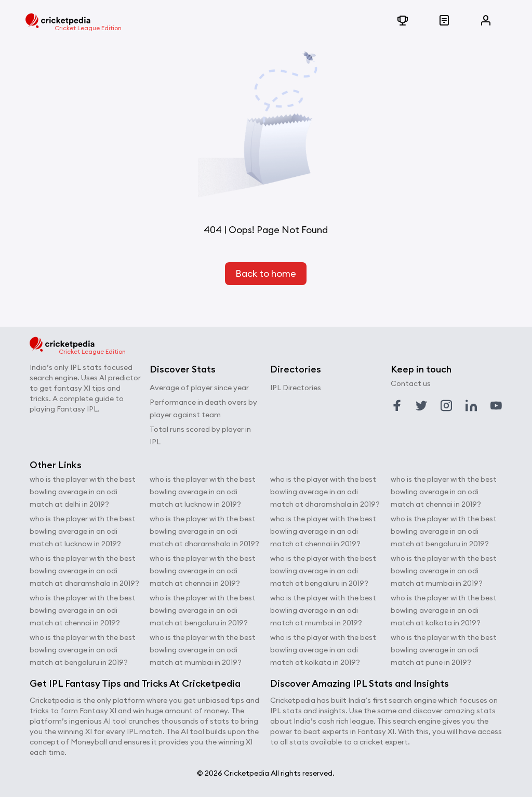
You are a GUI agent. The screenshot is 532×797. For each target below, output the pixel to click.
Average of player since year (199, 387)
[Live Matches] (444, 20)
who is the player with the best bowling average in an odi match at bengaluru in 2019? (83, 650)
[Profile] (485, 20)
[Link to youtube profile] (496, 405)
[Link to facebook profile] (397, 405)
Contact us (411, 383)
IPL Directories (295, 387)
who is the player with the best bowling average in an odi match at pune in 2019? (444, 650)
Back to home (265, 273)
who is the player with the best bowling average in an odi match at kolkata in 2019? (323, 650)
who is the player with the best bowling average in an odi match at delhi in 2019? (83, 491)
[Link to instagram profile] (446, 405)
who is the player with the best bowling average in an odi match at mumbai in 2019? (203, 650)
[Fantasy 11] (402, 20)
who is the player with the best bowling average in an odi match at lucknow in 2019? (83, 531)
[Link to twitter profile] (421, 405)
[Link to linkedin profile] (471, 405)
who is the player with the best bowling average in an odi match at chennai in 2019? (83, 610)
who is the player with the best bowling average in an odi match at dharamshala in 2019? (84, 571)
